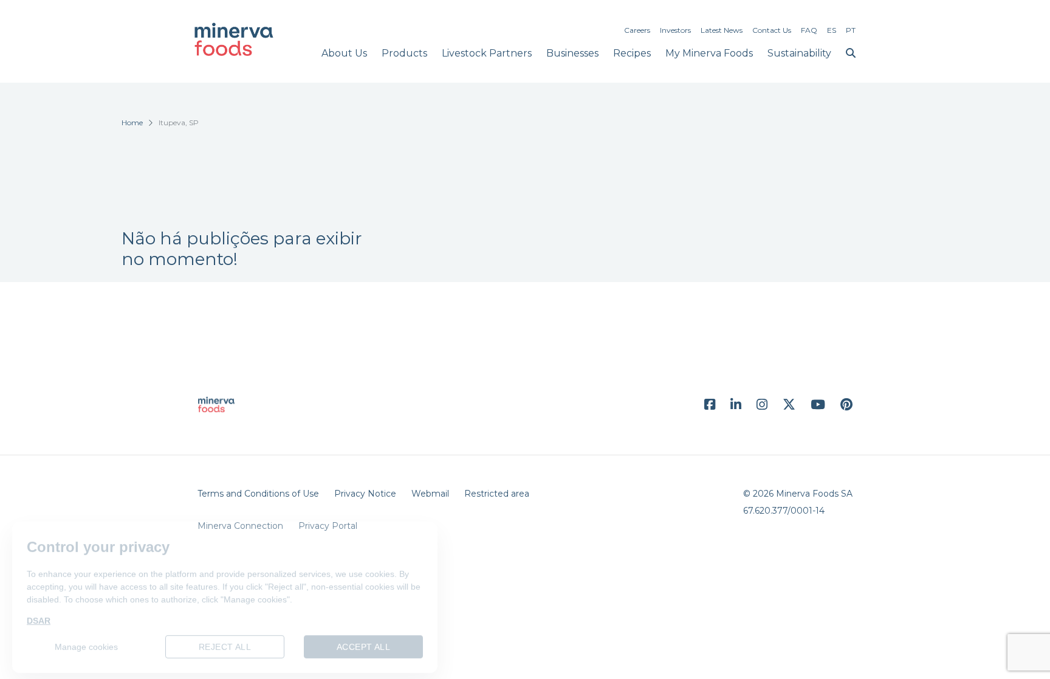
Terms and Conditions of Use (258, 493)
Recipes (632, 53)
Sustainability (799, 53)
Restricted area (496, 493)
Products (404, 53)
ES (831, 30)
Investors (675, 30)
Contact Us (771, 30)
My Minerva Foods (709, 53)
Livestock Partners (487, 53)
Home (132, 122)
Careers (637, 30)
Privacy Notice (365, 493)
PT (851, 30)
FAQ (809, 30)
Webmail (430, 493)
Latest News (722, 30)
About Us (344, 53)
